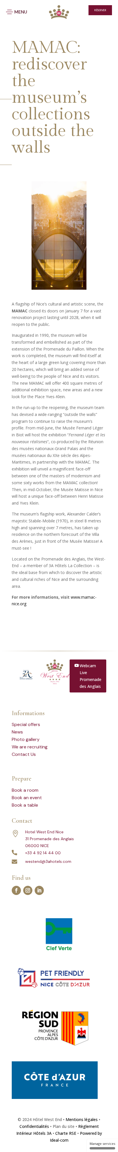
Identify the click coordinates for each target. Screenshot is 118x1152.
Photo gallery (26, 739)
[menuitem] (71, 10)
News (17, 732)
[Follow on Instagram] (27, 890)
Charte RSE (65, 1133)
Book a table (25, 805)
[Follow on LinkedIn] (39, 890)
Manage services (102, 1143)
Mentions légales (82, 1119)
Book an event (27, 798)
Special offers (26, 724)
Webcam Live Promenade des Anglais (90, 676)
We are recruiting (30, 747)
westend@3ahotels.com (48, 861)
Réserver (100, 10)
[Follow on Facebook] (16, 890)
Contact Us (24, 754)
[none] (72, 10)
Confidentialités (34, 1126)
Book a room (25, 790)
